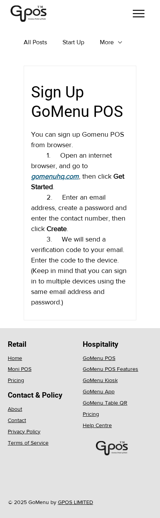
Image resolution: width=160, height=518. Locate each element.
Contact (17, 420)
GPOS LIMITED (75, 502)
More (107, 42)
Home (15, 358)
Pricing (16, 380)
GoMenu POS (99, 358)
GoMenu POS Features (110, 369)
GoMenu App (99, 391)
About (15, 409)
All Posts (35, 42)
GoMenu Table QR (105, 403)
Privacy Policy (24, 431)
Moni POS (19, 369)
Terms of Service (28, 443)
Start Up (73, 42)
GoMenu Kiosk (100, 380)
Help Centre (97, 425)
